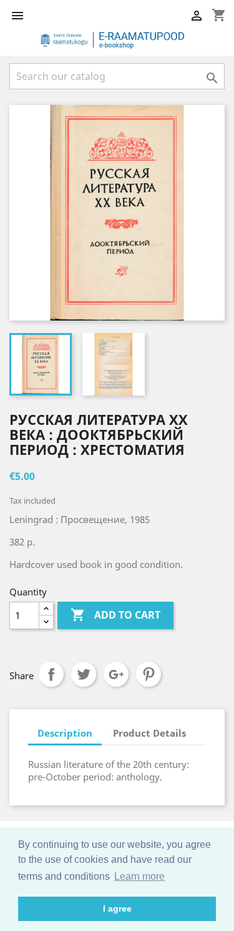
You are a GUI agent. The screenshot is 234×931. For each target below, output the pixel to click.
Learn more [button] (139, 876)
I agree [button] (117, 909)
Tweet (83, 674)
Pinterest (148, 674)
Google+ (116, 674)
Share (51, 674)
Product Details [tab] (149, 733)
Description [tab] (64, 733)
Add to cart (115, 614)
